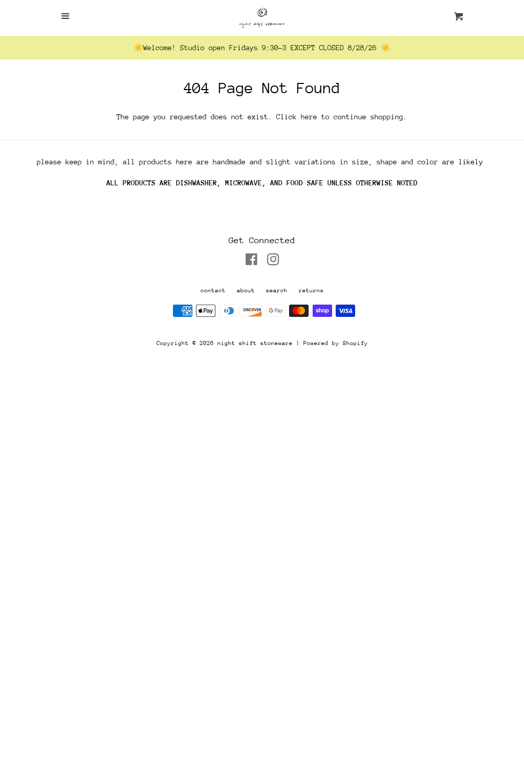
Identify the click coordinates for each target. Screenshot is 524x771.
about (246, 290)
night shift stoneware (255, 343)
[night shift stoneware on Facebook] (251, 262)
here (309, 117)
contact (213, 290)
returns (311, 290)
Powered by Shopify (335, 343)
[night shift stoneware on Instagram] (273, 262)
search (277, 290)
